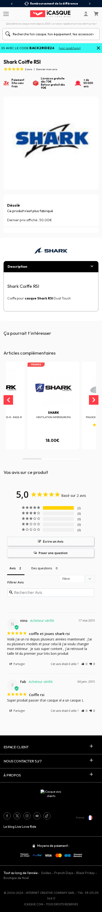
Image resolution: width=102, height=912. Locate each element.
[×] (98, 48)
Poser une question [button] (53, 553)
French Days (63, 873)
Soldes (46, 873)
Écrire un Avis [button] (53, 541)
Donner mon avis (46, 69)
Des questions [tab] (41, 568)
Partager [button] (19, 664)
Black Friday (85, 873)
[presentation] (12, 4)
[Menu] (5, 13)
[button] (32, 459)
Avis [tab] (12, 568)
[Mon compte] (86, 14)
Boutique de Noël (16, 878)
